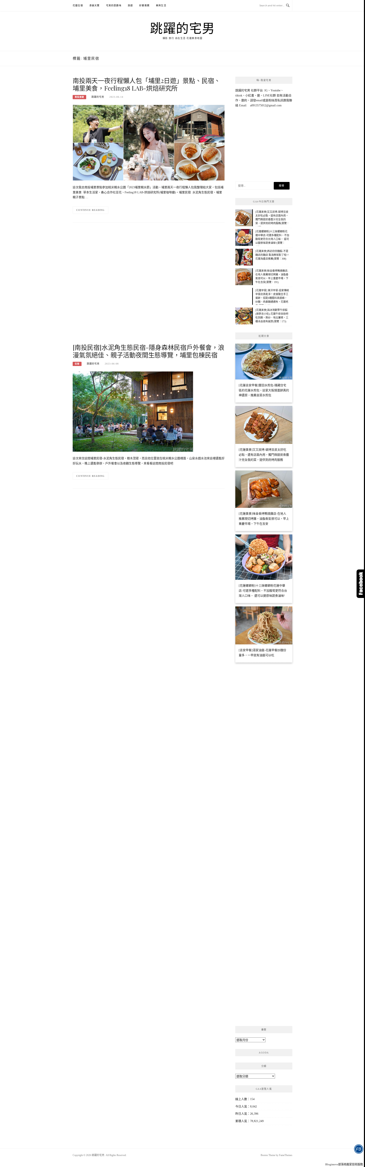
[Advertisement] (149, 286)
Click (361, 583)
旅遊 (130, 5)
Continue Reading (90, 210)
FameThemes (285, 1155)
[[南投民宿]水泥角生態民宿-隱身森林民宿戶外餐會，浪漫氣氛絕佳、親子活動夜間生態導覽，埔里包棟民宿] (133, 411)
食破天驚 (94, 5)
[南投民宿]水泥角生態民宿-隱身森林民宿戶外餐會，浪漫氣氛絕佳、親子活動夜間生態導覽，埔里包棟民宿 (148, 351)
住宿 (77, 364)
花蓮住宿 (78, 5)
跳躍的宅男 (182, 27)
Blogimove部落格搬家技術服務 (344, 1164)
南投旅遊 (79, 97)
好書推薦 (144, 5)
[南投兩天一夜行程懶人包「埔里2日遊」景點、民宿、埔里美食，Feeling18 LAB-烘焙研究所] (149, 142)
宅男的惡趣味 (113, 5)
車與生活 (161, 5)
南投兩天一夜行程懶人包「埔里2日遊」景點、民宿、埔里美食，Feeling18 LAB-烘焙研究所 (146, 84)
